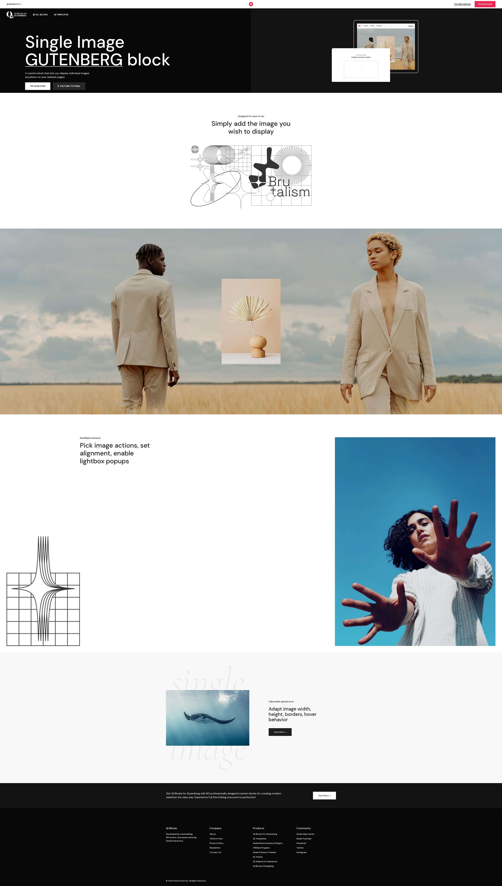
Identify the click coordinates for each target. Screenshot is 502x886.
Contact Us (215, 852)
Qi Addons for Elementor (265, 861)
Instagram (301, 852)
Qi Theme (258, 857)
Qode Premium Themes (264, 852)
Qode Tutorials (303, 838)
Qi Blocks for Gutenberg (265, 834)
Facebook (301, 843)
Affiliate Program (261, 847)
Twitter (300, 847)
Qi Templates (259, 838)
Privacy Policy (216, 843)
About (213, 834)
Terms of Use (216, 838)
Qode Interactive (180, 881)
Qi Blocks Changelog (263, 866)
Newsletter (215, 847)
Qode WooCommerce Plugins (267, 843)
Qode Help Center (305, 834)
